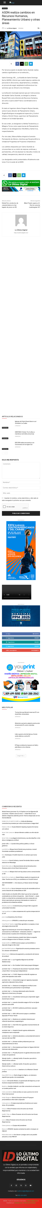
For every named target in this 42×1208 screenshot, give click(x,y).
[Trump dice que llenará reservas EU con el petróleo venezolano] (7, 715)
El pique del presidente (19, 1125)
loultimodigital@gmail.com (25, 1191)
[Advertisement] (21, 326)
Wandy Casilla (6, 1058)
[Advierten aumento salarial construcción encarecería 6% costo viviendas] (7, 726)
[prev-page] (3, 453)
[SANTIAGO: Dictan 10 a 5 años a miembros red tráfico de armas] (7, 435)
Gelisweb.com (18, 1203)
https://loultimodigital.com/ (21, 232)
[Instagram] (16, 1185)
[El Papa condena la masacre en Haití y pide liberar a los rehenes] (7, 748)
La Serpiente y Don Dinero (14, 917)
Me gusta (36, 634)
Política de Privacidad (30, 1203)
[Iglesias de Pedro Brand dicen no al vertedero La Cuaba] (7, 425)
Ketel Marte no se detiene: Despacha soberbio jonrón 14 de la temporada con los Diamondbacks (21, 816)
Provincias (5, 8)
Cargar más (20, 756)
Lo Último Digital (12, 28)
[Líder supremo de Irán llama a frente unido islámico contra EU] (7, 737)
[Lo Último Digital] (3, 28)
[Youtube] (31, 1185)
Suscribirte (35, 650)
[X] (22, 64)
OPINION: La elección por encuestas (23, 920)
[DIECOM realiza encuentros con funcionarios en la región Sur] (7, 446)
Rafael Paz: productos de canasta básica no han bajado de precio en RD (10, 205)
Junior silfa (5, 844)
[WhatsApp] (26, 64)
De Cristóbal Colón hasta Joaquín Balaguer (26, 965)
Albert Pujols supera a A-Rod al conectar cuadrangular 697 (32, 205)
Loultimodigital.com (32, 1201)
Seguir (36, 638)
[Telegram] (31, 64)
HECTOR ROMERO (7, 883)
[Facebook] (17, 64)
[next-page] (6, 453)
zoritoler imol (6, 960)
